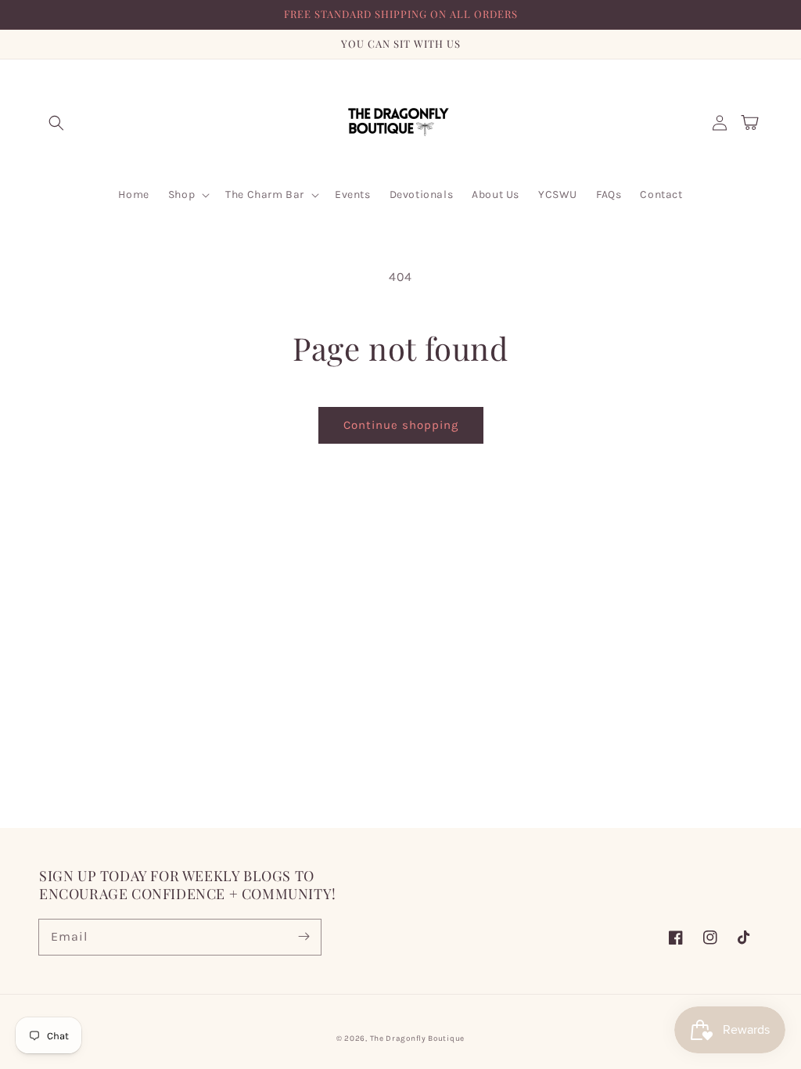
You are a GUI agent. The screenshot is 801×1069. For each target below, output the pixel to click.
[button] (56, 123)
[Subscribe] (303, 937)
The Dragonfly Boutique (417, 1038)
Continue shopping (400, 425)
